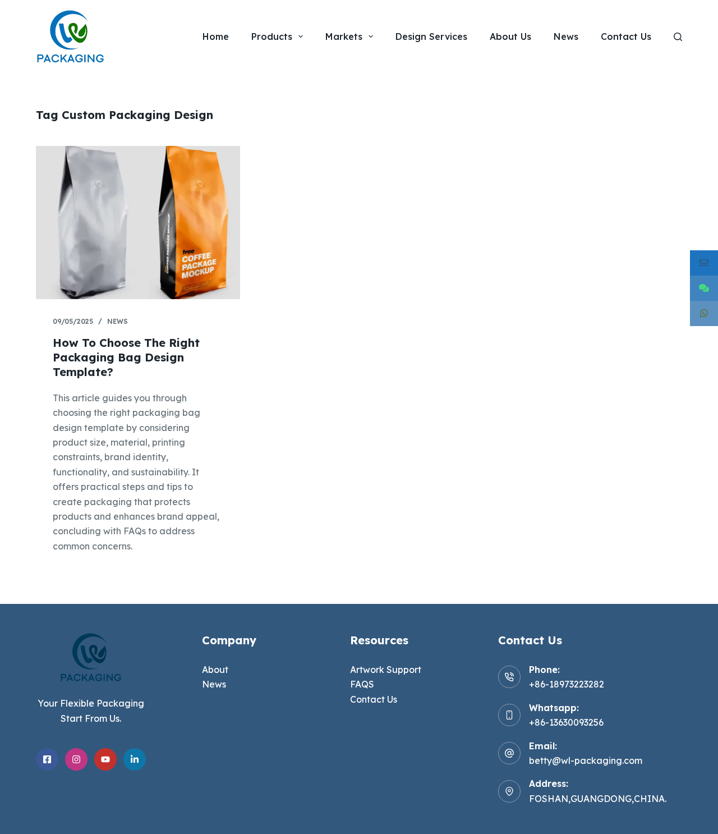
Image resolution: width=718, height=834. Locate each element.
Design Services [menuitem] (431, 36)
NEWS (117, 321)
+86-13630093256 (566, 722)
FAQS (362, 684)
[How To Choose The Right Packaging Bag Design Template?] (138, 222)
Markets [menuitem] (343, 36)
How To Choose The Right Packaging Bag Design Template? (126, 357)
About (215, 669)
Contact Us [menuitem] (626, 36)
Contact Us (373, 699)
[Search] (678, 37)
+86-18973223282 (566, 684)
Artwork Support (385, 669)
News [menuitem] (566, 36)
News (214, 684)
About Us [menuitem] (510, 36)
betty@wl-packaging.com (585, 760)
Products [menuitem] (271, 36)
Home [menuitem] (215, 36)
